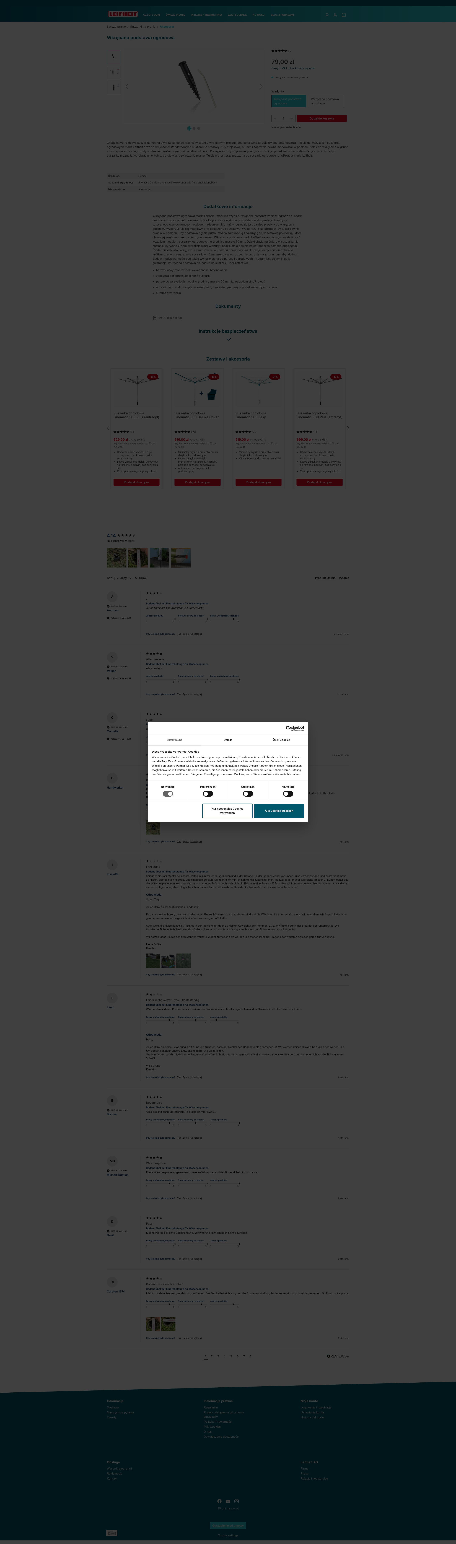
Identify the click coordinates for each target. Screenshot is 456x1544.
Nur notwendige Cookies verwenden (227, 811)
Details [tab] (228, 739)
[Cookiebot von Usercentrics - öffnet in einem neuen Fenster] (288, 728)
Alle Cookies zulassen (279, 810)
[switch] (208, 794)
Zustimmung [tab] (175, 739)
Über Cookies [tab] (281, 739)
